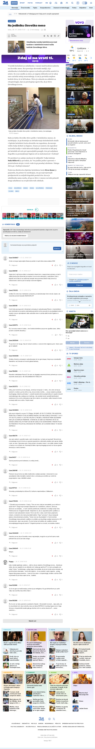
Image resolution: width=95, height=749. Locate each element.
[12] (46, 216)
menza (25, 188)
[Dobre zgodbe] (50, 3)
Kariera (40, 723)
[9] (33, 216)
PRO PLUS (34, 723)
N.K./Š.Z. (14, 36)
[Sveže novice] (10, 14)
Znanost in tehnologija (61, 8)
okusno (53, 672)
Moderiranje (49, 723)
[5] (17, 216)
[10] (37, 216)
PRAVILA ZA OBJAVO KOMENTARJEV (15, 235)
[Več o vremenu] (90, 58)
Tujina (35, 8)
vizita (53, 629)
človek (11, 191)
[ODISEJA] (32, 209)
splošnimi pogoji (82, 279)
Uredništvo (26, 723)
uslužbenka (40, 188)
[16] (62, 216)
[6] (21, 216)
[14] (54, 216)
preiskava (49, 188)
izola (10, 188)
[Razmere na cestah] (67, 3)
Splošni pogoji (31, 726)
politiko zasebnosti (75, 281)
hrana (32, 188)
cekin (76, 629)
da (68, 336)
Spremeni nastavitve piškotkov (72, 723)
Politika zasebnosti (17, 726)
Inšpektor (82, 8)
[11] (42, 216)
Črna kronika (25, 8)
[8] (29, 216)
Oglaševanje (16, 723)
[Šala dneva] (89, 305)
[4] (13, 216)
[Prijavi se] (77, 3)
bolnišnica (17, 188)
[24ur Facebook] (49, 718)
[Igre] (56, 3)
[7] (25, 216)
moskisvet (8, 672)
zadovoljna (32, 629)
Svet (91, 8)
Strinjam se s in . (79, 280)
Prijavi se (57, 248)
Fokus (74, 8)
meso (17, 191)
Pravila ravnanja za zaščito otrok (49, 726)
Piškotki (58, 723)
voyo (75, 672)
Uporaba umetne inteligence (47, 729)
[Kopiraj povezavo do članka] (58, 35)
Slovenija (15, 8)
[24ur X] (54, 718)
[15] (58, 216)
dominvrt (31, 672)
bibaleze (7, 629)
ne (68, 338)
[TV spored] (61, 3)
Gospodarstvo (45, 8)
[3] (8, 216)
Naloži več (32, 621)
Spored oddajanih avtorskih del (73, 726)
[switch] (84, 2)
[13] (50, 216)
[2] (4, 216)
